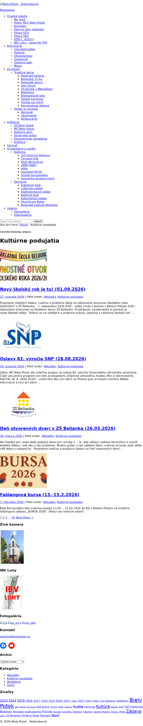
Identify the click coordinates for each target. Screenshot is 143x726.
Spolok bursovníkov (34, 175)
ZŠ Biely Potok (24, 125)
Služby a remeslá (26, 109)
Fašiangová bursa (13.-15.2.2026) (39, 494)
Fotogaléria (21, 211)
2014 (12, 700)
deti (17, 707)
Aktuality (50, 296)
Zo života (13, 69)
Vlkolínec (88, 712)
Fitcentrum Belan (33, 201)
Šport (10, 685)
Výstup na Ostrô (32, 102)
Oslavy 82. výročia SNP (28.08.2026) (43, 358)
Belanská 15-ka (31, 79)
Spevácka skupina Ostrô (37, 178)
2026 (102, 701)
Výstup (114, 712)
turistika (67, 711)
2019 (51, 700)
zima (122, 711)
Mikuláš (114, 707)
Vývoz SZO (21, 32)
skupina (57, 711)
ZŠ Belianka (13, 715)
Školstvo (45, 715)
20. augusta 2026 (12, 366)
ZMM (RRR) (28, 165)
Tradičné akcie (24, 72)
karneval (89, 706)
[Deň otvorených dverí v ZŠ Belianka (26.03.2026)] (23, 420)
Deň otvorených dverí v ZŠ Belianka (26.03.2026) (57, 428)
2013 (4, 700)
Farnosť (12, 145)
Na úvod (19, 19)
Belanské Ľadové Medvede (39, 205)
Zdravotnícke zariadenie (30, 138)
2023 (81, 700)
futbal (60, 707)
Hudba (78, 707)
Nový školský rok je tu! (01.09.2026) (42, 289)
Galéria (12, 208)
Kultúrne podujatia (70, 296)
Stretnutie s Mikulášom (37, 89)
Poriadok (18, 711)
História (19, 52)
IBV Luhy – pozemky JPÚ (30, 42)
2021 (66, 700)
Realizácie (14, 681)
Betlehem (27, 92)
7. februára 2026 (12, 502)
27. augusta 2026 (12, 296)
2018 (44, 700)
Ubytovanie (29, 115)
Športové (20, 182)
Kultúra (103, 706)
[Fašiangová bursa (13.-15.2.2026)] (23, 487)
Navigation (7, 10)
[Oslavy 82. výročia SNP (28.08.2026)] (23, 351)
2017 (36, 700)
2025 (96, 700)
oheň (121, 707)
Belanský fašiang (32, 75)
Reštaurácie (29, 119)
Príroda (47, 711)
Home (24, 224)
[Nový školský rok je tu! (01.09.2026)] (23, 281)
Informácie (14, 46)
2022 (74, 701)
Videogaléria (22, 215)
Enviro (53, 707)
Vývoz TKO (21, 36)
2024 (89, 700)
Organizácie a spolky (21, 148)
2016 (29, 700)
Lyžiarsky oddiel (32, 188)
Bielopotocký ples (33, 95)
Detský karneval (32, 99)
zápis (2, 716)
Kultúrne (20, 152)
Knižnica (19, 142)
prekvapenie (33, 711)
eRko (24, 168)
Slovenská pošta (25, 135)
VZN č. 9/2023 (24, 39)
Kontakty (20, 26)
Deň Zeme (28, 85)
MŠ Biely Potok (24, 128)
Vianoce (77, 711)
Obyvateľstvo (23, 56)
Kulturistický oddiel (34, 198)
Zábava (133, 711)
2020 (59, 700)
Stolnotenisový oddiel (35, 191)
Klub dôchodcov (32, 162)
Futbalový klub (31, 185)
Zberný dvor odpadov (29, 29)
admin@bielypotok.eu (15, 636)
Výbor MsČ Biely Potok (29, 22)
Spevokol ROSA (31, 172)
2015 (21, 700)
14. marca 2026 (11, 436)
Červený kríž (29, 158)
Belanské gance (32, 82)
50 (13, 517)
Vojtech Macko (101, 711)
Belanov (111, 700)
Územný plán (23, 62)
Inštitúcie (13, 122)
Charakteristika (24, 49)
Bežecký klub (30, 195)
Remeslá (27, 112)
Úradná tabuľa (17, 16)
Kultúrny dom (23, 132)
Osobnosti (21, 59)
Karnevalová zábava (35, 105)
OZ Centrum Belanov (35, 155)
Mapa (18, 66)
